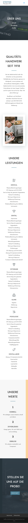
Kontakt (15, 493)
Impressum (9, 515)
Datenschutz (17, 515)
